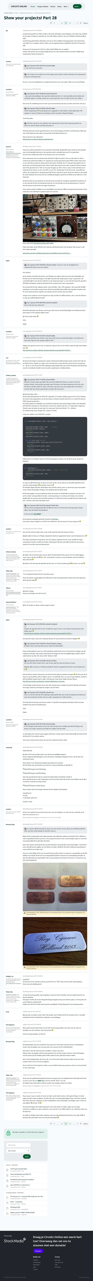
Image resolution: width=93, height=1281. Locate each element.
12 (61, 23)
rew (7, 358)
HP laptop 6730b (15, 1207)
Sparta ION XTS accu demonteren (20, 1185)
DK (7, 31)
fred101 (8, 147)
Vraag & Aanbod (42, 6)
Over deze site (59, 1262)
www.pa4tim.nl (9, 151)
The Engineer (10, 1025)
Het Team (57, 1260)
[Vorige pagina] (54, 23)
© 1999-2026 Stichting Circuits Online (15, 1277)
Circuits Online (8, 13)
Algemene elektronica (26, 13)
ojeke (8, 261)
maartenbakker (11, 602)
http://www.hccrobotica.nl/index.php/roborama (38, 139)
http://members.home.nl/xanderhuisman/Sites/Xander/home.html (13, 593)
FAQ (79, 912)
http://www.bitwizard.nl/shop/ (13, 363)
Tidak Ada (9, 571)
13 (66, 23)
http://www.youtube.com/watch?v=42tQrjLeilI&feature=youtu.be (44, 681)
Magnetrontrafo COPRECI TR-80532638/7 (22, 1212)
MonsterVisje (10, 824)
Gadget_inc (9, 976)
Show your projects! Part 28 (42, 13)
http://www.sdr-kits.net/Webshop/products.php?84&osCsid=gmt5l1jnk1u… (47, 253)
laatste (85, 23)
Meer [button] (65, 6)
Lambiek (9, 89)
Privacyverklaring (84, 1277)
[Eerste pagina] (50, 23)
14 (70, 23)
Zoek (27, 1157)
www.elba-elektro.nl (11, 607)
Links (34, 1267)
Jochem (8, 61)
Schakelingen (37, 1262)
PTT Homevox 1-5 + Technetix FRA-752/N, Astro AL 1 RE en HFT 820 (29, 1196)
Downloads (36, 1264)
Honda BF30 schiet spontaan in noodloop (22, 1179)
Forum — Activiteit (12, 1165)
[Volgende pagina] (77, 23)
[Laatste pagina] (80, 23)
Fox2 (7, 1012)
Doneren (38, 1251)
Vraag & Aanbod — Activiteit (14, 1192)
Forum (33, 6)
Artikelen (35, 1260)
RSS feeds (57, 1267)
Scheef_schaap (11, 375)
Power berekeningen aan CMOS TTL (20, 1174)
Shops (59, 6)
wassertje (9, 747)
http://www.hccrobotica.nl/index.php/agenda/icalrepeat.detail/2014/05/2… (47, 350)
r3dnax (8, 588)
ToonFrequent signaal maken (18, 1169)
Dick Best (55, 519)
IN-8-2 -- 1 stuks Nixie (16, 1202)
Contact (35, 1269)
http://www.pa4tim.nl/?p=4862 (43, 243)
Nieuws (52, 6)
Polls (56, 1264)
